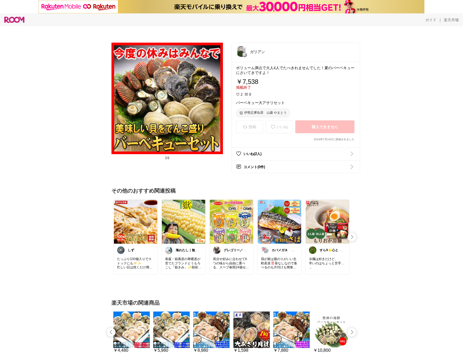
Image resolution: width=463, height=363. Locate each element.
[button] (241, 51)
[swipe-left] (111, 332)
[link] (135, 221)
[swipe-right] (352, 237)
